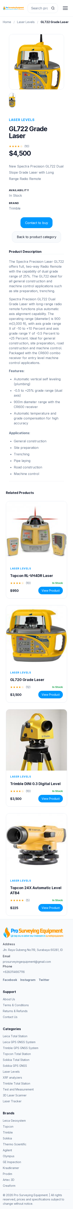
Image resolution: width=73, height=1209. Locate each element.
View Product (51, 590)
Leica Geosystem (14, 1120)
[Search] (53, 8)
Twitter (44, 980)
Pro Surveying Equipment (31, 1195)
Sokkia (7, 1138)
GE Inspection (12, 1162)
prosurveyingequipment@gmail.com (27, 961)
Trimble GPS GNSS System (20, 1048)
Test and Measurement (18, 1089)
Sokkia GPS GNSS (15, 1065)
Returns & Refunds (15, 1011)
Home (7, 22)
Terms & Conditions (16, 1005)
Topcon (8, 1126)
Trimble (14, 208)
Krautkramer (11, 1168)
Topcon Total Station (17, 1054)
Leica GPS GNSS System (19, 1042)
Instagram (27, 980)
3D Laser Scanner (15, 1095)
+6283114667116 (14, 972)
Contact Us (10, 1017)
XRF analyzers (12, 1077)
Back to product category (36, 237)
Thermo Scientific (14, 1144)
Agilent (7, 1150)
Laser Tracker (12, 1101)
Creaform (9, 1185)
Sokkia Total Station (16, 1059)
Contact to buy (36, 223)
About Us (9, 999)
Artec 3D (8, 1179)
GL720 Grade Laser (27, 680)
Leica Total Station (15, 1036)
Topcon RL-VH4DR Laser (31, 575)
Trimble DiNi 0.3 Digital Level (35, 784)
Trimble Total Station (16, 1083)
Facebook (10, 980)
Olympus (8, 1156)
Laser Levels (26, 22)
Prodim (7, 1174)
